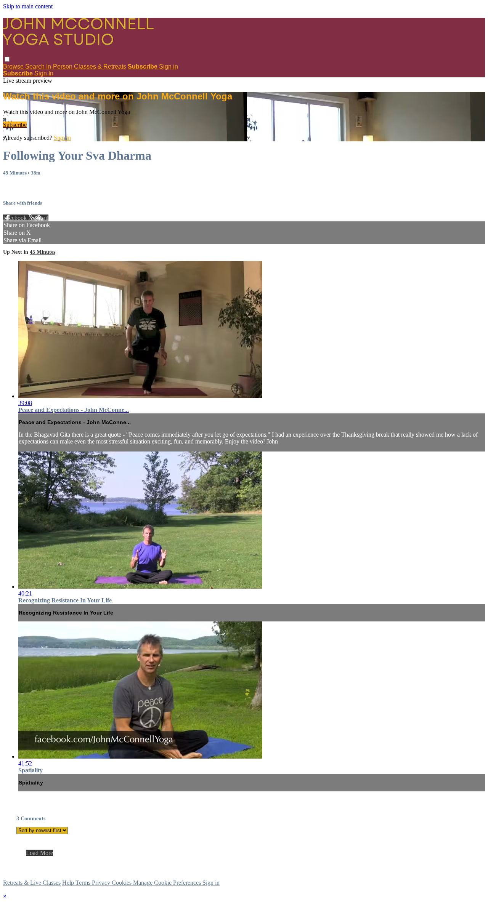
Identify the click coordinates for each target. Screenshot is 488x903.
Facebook (15, 218)
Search (35, 66)
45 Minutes (15, 173)
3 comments (17, 187)
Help (68, 882)
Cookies (122, 882)
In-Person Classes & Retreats (86, 66)
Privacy (102, 882)
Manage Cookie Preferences (167, 882)
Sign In (43, 73)
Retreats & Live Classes (32, 882)
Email (41, 218)
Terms (83, 882)
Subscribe (15, 125)
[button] (7, 59)
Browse (14, 66)
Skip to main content (28, 6)
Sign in (168, 66)
